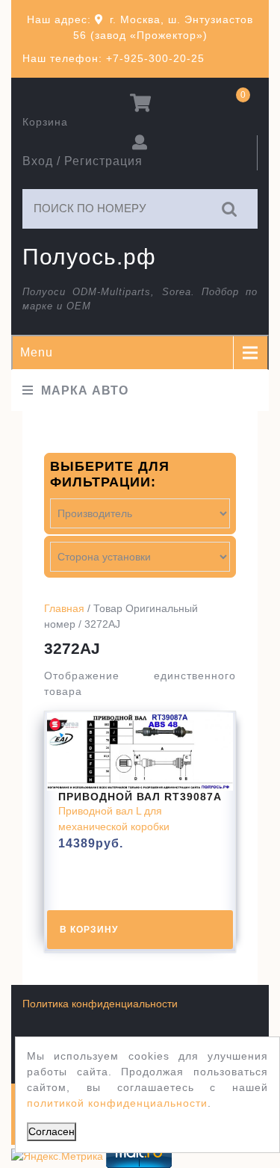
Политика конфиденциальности (100, 1004)
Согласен (51, 1131)
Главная (64, 608)
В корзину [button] (89, 929)
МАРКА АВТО (84, 390)
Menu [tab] (36, 352)
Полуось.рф (89, 256)
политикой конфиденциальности (117, 1103)
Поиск (230, 209)
